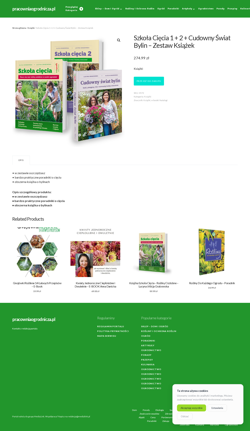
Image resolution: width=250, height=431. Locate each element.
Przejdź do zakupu (149, 81)
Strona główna (19, 28)
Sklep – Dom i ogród (154, 326)
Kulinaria (148, 364)
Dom (134, 410)
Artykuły (147, 345)
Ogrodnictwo (151, 350)
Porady (146, 355)
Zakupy (165, 421)
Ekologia (160, 410)
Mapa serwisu (106, 336)
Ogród (145, 336)
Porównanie (167, 417)
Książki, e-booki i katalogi (155, 100)
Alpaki (142, 417)
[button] (118, 40)
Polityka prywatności (113, 331)
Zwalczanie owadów (149, 414)
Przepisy (147, 359)
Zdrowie (169, 414)
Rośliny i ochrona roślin (158, 331)
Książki (31, 28)
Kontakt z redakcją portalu (25, 328)
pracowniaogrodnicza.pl (33, 8)
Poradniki (148, 340)
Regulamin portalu (110, 326)
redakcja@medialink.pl (79, 416)
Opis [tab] (21, 160)
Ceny (153, 417)
